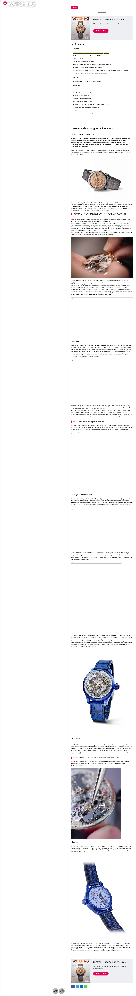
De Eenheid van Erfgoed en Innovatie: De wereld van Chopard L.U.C (91, 53)
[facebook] (7, 992)
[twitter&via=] (11, 992)
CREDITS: (75, 133)
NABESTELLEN (100, 31)
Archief (74, 7)
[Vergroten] (130, 159)
